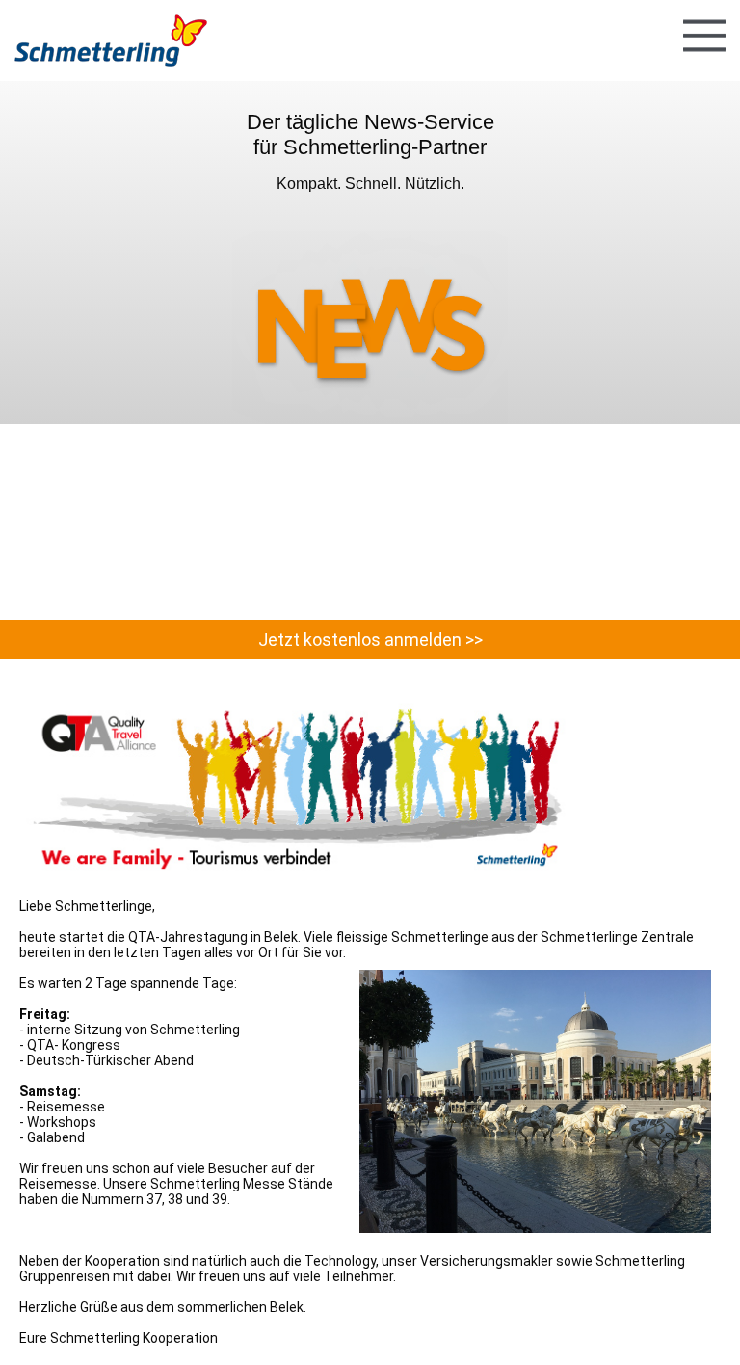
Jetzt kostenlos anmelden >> (370, 639)
